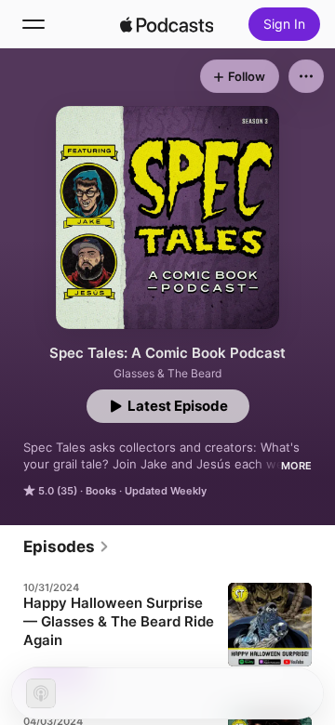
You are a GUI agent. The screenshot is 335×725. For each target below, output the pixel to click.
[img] (166, 24)
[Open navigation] (33, 24)
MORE (296, 465)
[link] (66, 546)
